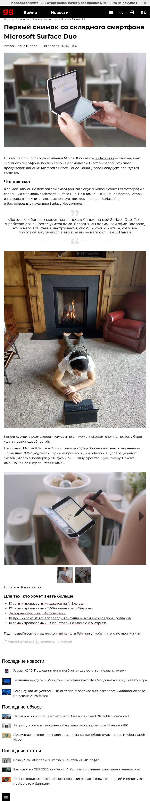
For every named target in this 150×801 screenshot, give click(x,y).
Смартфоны (47, 641)
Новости (60, 12)
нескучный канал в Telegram (68, 633)
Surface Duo (104, 158)
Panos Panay (31, 587)
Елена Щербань (28, 46)
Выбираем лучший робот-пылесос (37, 613)
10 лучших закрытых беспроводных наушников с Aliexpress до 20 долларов (70, 618)
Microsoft (66, 641)
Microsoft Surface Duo (21, 641)
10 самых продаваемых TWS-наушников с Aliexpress (51, 608)
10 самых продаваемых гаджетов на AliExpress (46, 603)
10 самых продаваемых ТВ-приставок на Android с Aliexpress (57, 623)
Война (30, 12)
